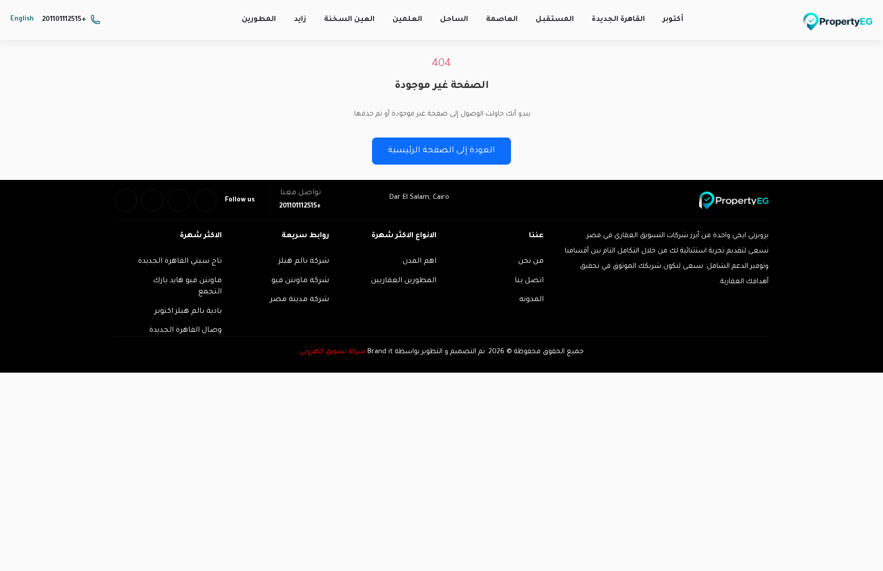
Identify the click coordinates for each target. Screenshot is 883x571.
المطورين (259, 20)
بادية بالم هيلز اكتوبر (188, 312)
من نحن (531, 262)
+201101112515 (64, 20)
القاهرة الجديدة (618, 20)
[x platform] (179, 200)
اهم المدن (419, 262)
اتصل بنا (529, 281)
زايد (300, 20)
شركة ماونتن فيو (300, 281)
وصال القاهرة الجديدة (185, 331)
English (22, 19)
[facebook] (205, 200)
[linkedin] (152, 200)
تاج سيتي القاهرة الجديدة (180, 262)
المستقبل (555, 20)
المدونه (531, 300)
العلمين (407, 20)
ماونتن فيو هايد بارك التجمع (187, 286)
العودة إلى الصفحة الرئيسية (441, 150)
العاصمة (502, 20)
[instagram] (125, 200)
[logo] (838, 21)
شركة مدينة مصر (299, 300)
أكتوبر (673, 20)
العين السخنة (349, 20)
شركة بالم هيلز (303, 262)
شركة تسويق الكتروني (332, 352)
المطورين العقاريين (403, 281)
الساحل (454, 20)
